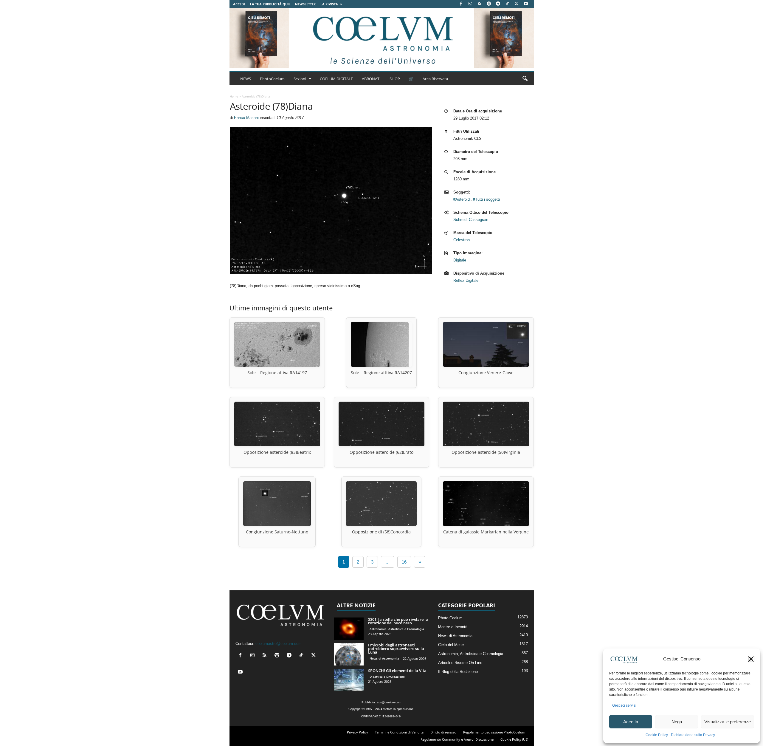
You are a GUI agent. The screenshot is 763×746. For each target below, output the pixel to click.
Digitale (459, 260)
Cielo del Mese (451, 645)
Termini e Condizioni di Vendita (399, 732)
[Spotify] (488, 4)
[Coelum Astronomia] (381, 38)
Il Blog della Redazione (458, 671)
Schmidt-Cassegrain (470, 219)
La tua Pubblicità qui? (270, 4)
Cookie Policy (657, 735)
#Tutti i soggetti (486, 199)
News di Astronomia (384, 658)
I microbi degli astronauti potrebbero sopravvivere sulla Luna (396, 648)
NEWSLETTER (305, 4)
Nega (676, 721)
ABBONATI (371, 78)
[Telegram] (498, 4)
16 (404, 561)
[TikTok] (507, 4)
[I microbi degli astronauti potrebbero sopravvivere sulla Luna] (349, 654)
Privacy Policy (357, 732)
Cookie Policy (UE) (514, 739)
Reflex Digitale (465, 280)
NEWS (245, 78)
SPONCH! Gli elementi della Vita (397, 670)
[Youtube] (525, 4)
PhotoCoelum (272, 78)
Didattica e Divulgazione (387, 676)
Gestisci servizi (624, 705)
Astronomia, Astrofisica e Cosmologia (397, 629)
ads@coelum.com (389, 702)
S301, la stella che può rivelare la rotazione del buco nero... (398, 621)
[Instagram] (470, 4)
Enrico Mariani (246, 117)
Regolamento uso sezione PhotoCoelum (494, 732)
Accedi (239, 4)
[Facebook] (461, 4)
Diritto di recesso (443, 732)
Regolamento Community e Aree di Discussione (457, 739)
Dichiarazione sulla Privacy (693, 735)
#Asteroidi (462, 199)
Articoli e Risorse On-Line (460, 662)
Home (234, 96)
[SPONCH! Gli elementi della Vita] (349, 680)
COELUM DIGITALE (336, 78)
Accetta (630, 721)
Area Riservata (435, 78)
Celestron (461, 240)
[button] (751, 659)
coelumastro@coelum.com (278, 643)
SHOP (395, 78)
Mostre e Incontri (452, 627)
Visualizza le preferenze (727, 721)
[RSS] (479, 4)
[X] (516, 4)
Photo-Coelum (450, 618)
